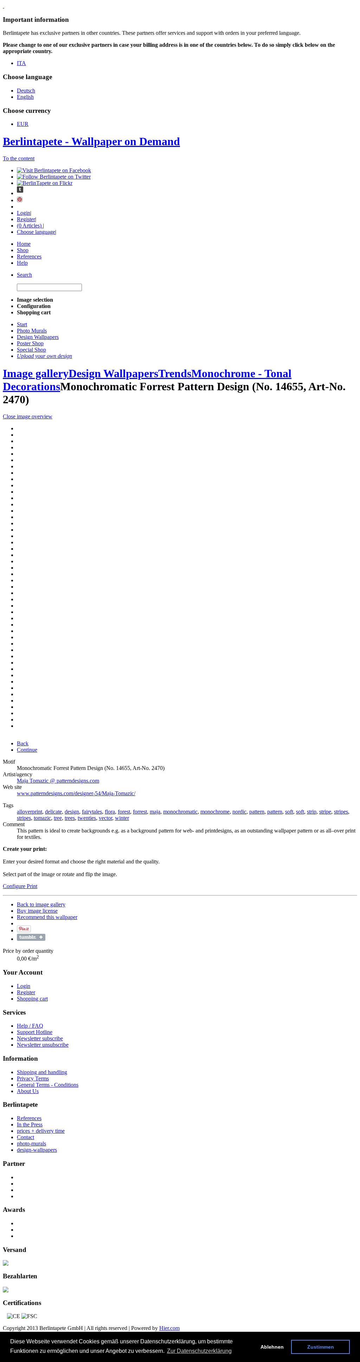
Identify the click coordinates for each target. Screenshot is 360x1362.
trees (70, 818)
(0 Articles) (30, 226)
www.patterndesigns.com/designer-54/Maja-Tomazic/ (76, 793)
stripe (325, 812)
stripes (341, 812)
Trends (174, 373)
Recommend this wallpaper (47, 917)
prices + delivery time (41, 1131)
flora (110, 812)
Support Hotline (34, 1032)
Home (24, 244)
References (29, 256)
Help (22, 263)
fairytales (92, 812)
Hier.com (169, 1328)
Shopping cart (32, 999)
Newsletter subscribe (40, 1038)
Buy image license (37, 911)
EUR (22, 124)
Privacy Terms (33, 1078)
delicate (53, 812)
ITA (21, 63)
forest (124, 812)
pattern (256, 812)
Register (26, 219)
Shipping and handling (42, 1072)
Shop (22, 250)
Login (23, 213)
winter (122, 818)
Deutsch (26, 91)
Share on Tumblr (31, 937)
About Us (28, 1091)
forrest (140, 812)
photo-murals (31, 1143)
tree (58, 818)
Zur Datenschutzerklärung (199, 1351)
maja (155, 812)
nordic (239, 812)
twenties (87, 818)
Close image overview (27, 416)
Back (22, 743)
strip (311, 812)
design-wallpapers (37, 1150)
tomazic (42, 818)
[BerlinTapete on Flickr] (44, 183)
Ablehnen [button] (272, 1347)
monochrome (215, 812)
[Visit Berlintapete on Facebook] (54, 170)
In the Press (30, 1124)
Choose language (36, 232)
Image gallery (36, 373)
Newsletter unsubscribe (43, 1045)
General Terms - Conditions (47, 1085)
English (25, 97)
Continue (27, 750)
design (72, 812)
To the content (18, 158)
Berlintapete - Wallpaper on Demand (91, 141)
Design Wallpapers (113, 373)
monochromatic (180, 812)
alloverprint (29, 812)
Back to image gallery (41, 904)
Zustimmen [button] (320, 1347)
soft (289, 812)
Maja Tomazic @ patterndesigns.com (58, 781)
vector (105, 818)
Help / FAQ (30, 1026)
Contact (25, 1137)
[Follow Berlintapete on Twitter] (54, 177)
